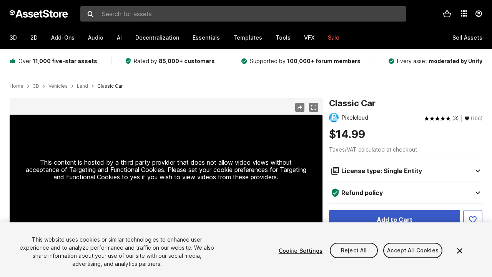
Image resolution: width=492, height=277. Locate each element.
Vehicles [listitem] (58, 86)
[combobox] (243, 14)
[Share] (299, 107)
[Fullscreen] (313, 107)
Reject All (354, 250)
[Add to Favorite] (472, 219)
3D (13, 37)
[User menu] (478, 14)
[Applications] (464, 13)
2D (34, 37)
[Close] (459, 250)
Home (16, 86)
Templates (247, 37)
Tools (283, 37)
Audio (95, 37)
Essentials (206, 37)
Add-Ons (63, 37)
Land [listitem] (82, 86)
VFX (309, 37)
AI (119, 37)
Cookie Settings (300, 250)
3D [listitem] (36, 86)
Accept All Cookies (413, 250)
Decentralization (157, 37)
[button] (447, 13)
